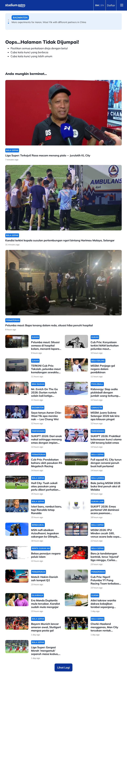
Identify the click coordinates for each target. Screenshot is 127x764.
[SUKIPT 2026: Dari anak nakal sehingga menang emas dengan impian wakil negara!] (16, 435)
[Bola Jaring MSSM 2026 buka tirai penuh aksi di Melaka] (76, 482)
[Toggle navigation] (121, 5)
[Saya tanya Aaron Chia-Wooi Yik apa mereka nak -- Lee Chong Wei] (16, 411)
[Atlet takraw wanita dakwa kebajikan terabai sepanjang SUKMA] (76, 599)
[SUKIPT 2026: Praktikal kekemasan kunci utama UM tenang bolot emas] (76, 435)
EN (102, 5)
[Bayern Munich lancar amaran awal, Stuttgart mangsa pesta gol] (16, 623)
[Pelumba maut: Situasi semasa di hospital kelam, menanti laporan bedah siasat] (16, 341)
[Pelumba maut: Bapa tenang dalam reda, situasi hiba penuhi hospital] (63, 282)
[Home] (15, 5)
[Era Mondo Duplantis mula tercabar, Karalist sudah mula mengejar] (16, 599)
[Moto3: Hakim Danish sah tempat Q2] (16, 576)
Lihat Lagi (63, 667)
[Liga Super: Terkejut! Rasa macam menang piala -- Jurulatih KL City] (63, 112)
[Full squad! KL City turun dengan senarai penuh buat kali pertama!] (76, 458)
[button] (8, 19)
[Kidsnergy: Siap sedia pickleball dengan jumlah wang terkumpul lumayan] (76, 388)
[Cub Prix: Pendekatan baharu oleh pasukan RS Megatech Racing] (16, 458)
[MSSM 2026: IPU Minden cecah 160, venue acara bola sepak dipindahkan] (76, 529)
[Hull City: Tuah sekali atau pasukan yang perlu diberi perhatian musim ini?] (16, 482)
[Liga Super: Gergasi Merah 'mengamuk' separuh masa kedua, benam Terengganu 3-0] (16, 646)
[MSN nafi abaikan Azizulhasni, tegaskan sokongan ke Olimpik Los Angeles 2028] (16, 529)
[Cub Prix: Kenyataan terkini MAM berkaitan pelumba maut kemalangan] (76, 341)
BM (97, 5)
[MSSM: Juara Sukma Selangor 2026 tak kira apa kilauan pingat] (76, 411)
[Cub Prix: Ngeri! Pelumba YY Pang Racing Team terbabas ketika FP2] (76, 576)
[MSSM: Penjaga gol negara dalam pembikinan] (76, 364)
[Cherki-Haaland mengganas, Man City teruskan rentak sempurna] (76, 623)
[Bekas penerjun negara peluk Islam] (16, 552)
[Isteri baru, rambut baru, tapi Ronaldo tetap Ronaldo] (16, 505)
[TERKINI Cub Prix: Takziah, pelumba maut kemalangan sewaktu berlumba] (16, 364)
